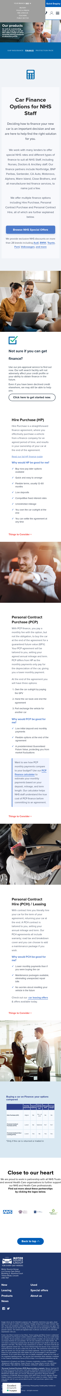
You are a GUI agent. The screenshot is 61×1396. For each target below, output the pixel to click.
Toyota (51, 242)
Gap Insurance (15, 50)
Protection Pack (44, 50)
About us (36, 1295)
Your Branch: (21, 3)
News (5, 1301)
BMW (43, 242)
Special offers (39, 1290)
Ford (17, 246)
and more (41, 246)
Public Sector (23, 18)
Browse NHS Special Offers (30, 229)
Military (23, 8)
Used (33, 1285)
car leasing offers (38, 997)
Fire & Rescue (22, 13)
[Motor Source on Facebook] (3, 1309)
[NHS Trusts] (7, 1211)
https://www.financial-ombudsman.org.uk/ (44, 1358)
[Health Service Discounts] (53, 1211)
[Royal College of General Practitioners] (38, 1211)
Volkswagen (28, 246)
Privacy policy (35, 1386)
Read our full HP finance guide (27, 456)
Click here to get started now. (32, 397)
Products (7, 1295)
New (4, 1285)
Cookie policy (44, 1386)
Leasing (6, 1290)
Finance (29, 50)
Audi (36, 242)
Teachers (23, 16)
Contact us (52, 1386)
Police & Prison (22, 10)
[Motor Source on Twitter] (8, 1309)
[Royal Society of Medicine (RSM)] (23, 1211)
